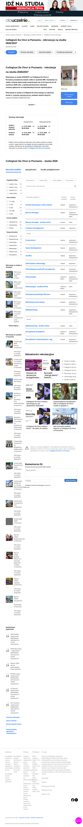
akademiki (54, 26)
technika (52, 29)
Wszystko (11, 52)
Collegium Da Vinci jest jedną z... (70, 367)
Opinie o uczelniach (43, 12)
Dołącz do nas (23, 12)
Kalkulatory (73, 20)
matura (60, 29)
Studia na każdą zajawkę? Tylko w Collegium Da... (70, 361)
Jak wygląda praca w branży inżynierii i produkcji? (8, 778)
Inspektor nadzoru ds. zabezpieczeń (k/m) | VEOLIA (27, 760)
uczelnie (24, 26)
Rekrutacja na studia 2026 (43, 15)
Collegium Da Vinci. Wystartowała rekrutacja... (70, 370)
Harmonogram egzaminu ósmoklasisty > (11, 731)
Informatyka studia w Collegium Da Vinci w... (70, 376)
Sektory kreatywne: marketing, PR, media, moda (17, 768)
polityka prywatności (37, 817)
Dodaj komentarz (71, 480)
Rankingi (60, 12)
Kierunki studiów (45, 52)
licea (45, 29)
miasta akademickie (12, 26)
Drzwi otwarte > (11, 721)
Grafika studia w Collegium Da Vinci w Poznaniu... (70, 380)
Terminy (62, 20)
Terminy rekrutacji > (13, 717)
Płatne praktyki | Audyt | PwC (36, 758)
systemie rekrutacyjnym (22, 95)
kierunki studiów (42, 26)
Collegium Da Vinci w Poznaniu (39, 148)
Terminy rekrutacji (27, 52)
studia (32, 26)
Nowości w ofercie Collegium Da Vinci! (70, 364)
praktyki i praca (66, 26)
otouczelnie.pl (9, 817)
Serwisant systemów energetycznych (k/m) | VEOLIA (28, 770)
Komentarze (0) (11, 47)
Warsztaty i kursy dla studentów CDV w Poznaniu (70, 373)
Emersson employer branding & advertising (26, 823)
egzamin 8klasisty (71, 29)
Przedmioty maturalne (64, 52)
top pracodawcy (11, 29)
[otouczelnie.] (18, 20)
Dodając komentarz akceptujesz (38, 486)
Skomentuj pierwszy (79, 820)
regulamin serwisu (24, 817)
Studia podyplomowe (50, 170)
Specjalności (30, 170)
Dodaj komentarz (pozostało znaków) (38, 467)
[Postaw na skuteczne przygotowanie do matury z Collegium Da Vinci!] (33, 365)
